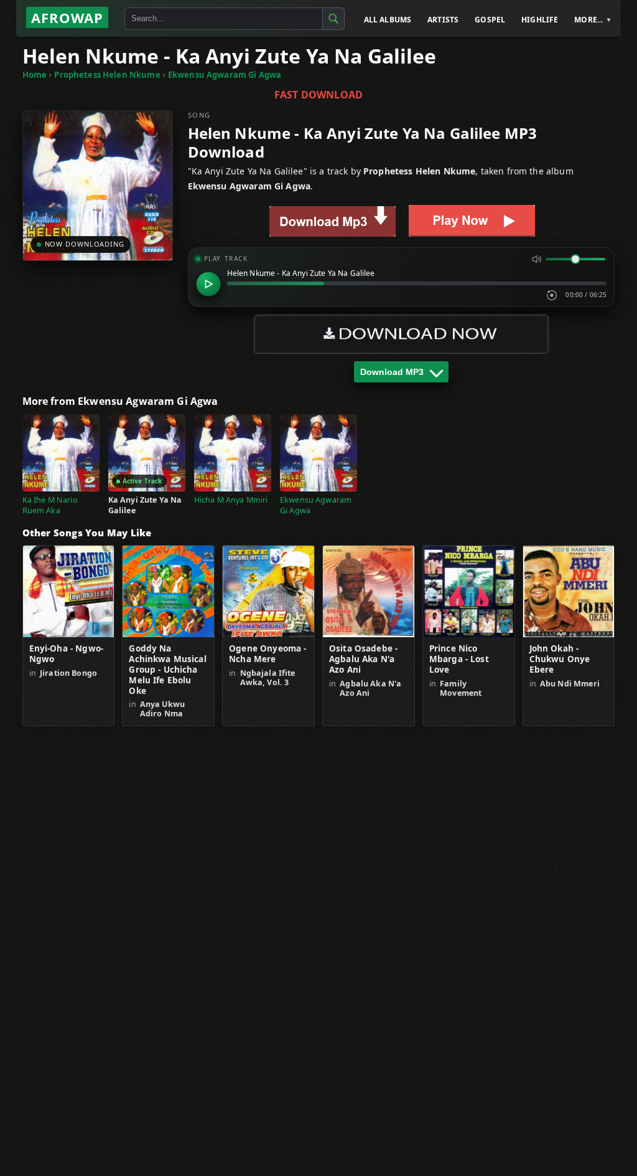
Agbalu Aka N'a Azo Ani (370, 688)
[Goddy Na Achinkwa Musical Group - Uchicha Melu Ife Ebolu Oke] (168, 591)
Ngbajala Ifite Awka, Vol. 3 (267, 677)
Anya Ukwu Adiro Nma (162, 708)
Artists (442, 19)
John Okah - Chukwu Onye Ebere (559, 659)
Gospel (490, 19)
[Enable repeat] (552, 295)
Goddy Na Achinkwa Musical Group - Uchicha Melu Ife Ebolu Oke (167, 669)
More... (588, 19)
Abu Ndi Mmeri (570, 683)
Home (34, 74)
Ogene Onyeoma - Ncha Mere (267, 654)
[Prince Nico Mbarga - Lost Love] (468, 591)
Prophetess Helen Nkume (107, 74)
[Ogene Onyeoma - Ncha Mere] (268, 591)
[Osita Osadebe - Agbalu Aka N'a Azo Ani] (368, 591)
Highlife (539, 19)
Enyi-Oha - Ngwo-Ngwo (66, 654)
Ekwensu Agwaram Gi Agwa (224, 74)
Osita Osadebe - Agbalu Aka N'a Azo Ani (363, 659)
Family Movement (460, 688)
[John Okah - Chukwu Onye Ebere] (569, 591)
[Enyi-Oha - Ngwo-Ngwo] (68, 591)
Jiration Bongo (68, 673)
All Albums (388, 19)
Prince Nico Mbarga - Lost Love (459, 659)
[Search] (333, 18)
